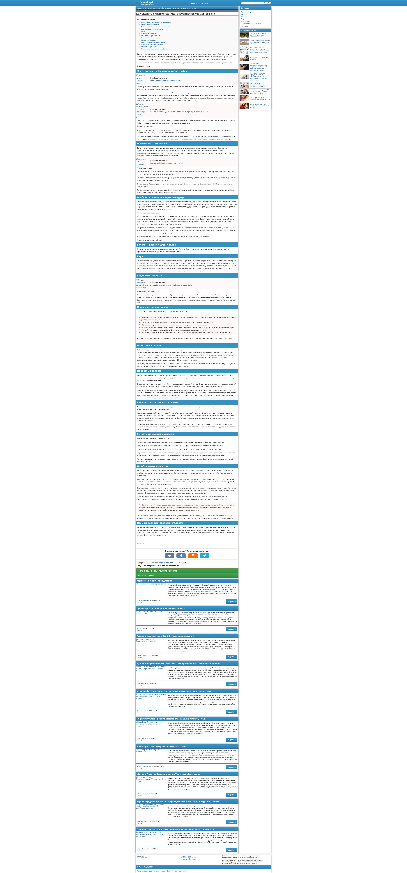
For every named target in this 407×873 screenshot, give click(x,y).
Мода (243, 19)
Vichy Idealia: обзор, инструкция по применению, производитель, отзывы (174, 691)
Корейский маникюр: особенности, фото (166, 80)
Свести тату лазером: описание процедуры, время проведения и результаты (175, 829)
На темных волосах (148, 38)
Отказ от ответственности (176, 871)
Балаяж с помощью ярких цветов (153, 42)
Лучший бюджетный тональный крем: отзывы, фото (171, 285)
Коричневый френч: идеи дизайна (154, 580)
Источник (140, 544)
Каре (143, 31)
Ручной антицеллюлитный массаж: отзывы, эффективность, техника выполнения (178, 663)
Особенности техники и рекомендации (155, 27)
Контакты (204, 3)
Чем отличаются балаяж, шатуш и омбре (156, 22)
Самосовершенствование (251, 24)
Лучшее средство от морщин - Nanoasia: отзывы (161, 608)
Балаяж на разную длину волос (152, 29)
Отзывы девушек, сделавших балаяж (154, 49)
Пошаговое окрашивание (150, 36)
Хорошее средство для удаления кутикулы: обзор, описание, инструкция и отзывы (178, 801)
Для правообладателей (188, 859)
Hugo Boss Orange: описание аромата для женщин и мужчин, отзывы (172, 718)
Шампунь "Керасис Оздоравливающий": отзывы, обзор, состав (168, 774)
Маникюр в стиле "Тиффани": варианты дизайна (161, 746)
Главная (186, 3)
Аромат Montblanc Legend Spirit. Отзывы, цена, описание (165, 636)
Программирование (249, 12)
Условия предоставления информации (151, 871)
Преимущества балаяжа (150, 25)
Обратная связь (142, 858)
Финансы (244, 26)
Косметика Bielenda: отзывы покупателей (166, 163)
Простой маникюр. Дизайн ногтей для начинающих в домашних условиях (179, 112)
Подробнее (231, 601)
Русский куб (146, 2)
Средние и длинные (148, 33)
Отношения (245, 21)
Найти (268, 3)
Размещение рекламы (188, 858)
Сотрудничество (186, 856)
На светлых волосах (148, 40)
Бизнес (244, 14)
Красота (139, 602)
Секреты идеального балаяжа (152, 45)
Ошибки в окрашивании (150, 47)
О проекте (194, 3)
